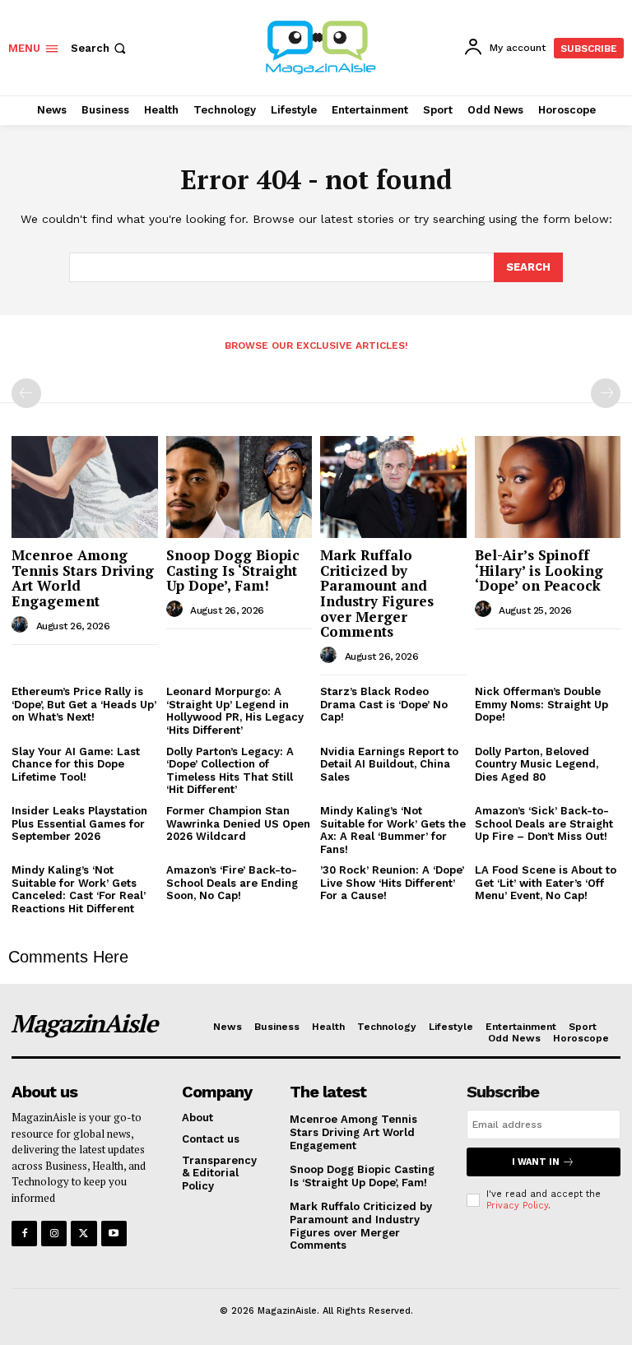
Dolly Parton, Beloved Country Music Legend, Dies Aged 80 (536, 764)
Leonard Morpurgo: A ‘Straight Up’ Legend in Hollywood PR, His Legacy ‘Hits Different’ (235, 710)
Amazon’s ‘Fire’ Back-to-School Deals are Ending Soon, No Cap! (232, 883)
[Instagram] (54, 1233)
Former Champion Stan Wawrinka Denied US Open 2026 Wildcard (238, 823)
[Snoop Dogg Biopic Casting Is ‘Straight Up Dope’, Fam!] (239, 487)
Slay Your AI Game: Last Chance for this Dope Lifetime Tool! (76, 764)
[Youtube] (114, 1233)
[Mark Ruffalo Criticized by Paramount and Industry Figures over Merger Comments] (393, 487)
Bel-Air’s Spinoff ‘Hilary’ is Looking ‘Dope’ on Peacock (539, 570)
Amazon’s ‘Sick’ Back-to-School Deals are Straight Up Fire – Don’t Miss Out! (544, 823)
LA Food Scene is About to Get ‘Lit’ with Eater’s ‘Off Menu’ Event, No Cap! (545, 883)
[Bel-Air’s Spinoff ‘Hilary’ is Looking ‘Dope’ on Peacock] (548, 487)
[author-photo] (22, 625)
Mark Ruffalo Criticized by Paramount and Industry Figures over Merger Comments (377, 593)
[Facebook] (24, 1233)
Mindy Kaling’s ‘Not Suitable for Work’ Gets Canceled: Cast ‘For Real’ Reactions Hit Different (79, 889)
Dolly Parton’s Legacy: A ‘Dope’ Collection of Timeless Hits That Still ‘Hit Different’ (230, 770)
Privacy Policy (517, 1205)
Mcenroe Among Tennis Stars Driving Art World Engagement (83, 577)
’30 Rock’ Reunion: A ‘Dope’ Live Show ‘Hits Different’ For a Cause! (392, 883)
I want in (536, 1162)
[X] (83, 1233)
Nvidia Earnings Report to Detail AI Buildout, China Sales (389, 764)
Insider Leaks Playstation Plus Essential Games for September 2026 (79, 823)
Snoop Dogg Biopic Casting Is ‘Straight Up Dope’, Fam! (233, 570)
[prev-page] (26, 393)
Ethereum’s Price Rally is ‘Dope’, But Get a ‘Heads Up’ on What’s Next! (84, 704)
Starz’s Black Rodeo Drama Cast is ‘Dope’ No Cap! (384, 704)
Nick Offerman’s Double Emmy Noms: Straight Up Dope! (541, 704)
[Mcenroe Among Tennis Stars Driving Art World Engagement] (85, 487)
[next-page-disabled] (605, 393)
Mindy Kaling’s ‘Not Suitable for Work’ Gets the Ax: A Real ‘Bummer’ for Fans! (393, 830)
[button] (100, 48)
